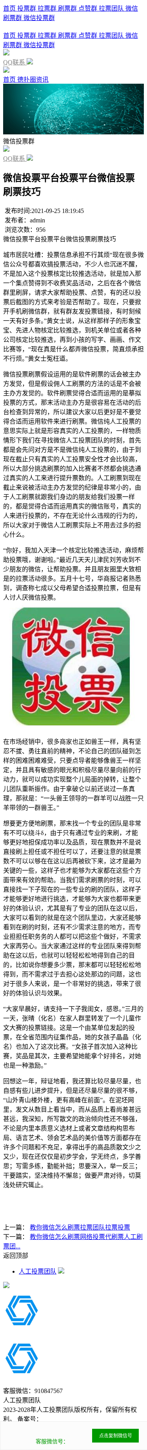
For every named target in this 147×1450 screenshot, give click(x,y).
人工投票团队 (37, 1271)
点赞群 (88, 8)
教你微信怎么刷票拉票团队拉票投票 (80, 1227)
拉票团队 (112, 8)
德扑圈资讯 (33, 79)
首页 (10, 8)
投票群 (27, 8)
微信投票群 (39, 18)
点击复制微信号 (115, 1436)
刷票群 (68, 8)
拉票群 (48, 8)
